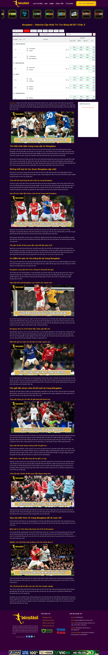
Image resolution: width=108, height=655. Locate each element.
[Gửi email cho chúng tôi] (34, 636)
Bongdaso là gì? (47, 617)
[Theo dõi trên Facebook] (27, 636)
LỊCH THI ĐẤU (38, 3)
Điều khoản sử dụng (48, 620)
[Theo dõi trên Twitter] (32, 636)
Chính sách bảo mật (48, 625)
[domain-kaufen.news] (21, 3)
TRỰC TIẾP (59, 3)
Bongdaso (12, 103)
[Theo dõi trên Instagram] (29, 636)
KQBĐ (51, 3)
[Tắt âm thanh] (94, 34)
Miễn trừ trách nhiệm (48, 623)
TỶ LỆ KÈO (69, 3)
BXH (46, 3)
